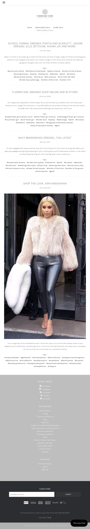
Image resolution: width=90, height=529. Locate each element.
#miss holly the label (66, 77)
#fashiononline (12, 360)
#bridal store (41, 120)
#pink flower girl (27, 120)
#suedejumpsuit (40, 360)
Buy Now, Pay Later (45, 443)
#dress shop (42, 165)
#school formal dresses (71, 71)
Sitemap (45, 452)
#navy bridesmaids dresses (41, 125)
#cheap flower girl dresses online (18, 117)
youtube (46, 399)
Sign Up (45, 470)
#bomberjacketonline (17, 363)
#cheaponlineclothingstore (73, 357)
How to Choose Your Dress (45, 440)
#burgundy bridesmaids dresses (59, 123)
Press (45, 437)
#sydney (33, 74)
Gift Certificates (45, 464)
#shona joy (38, 77)
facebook (46, 386)
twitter (46, 396)
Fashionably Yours (43, 27)
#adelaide (54, 74)
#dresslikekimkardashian (57, 363)
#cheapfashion (40, 366)
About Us (45, 422)
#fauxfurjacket (67, 360)
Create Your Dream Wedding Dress (45, 425)
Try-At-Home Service (45, 417)
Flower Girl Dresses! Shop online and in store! (45, 92)
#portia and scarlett (16, 71)
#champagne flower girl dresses (70, 117)
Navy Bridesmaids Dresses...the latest (45, 137)
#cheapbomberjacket (36, 363)
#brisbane (71, 74)
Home (29, 27)
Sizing (45, 414)
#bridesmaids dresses (23, 77)
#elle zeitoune (50, 77)
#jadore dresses (53, 71)
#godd (51, 171)
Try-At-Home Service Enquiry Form (45, 428)
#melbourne (43, 74)
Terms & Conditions (45, 431)
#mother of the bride (49, 80)
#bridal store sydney (35, 162)
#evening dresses (21, 74)
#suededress (54, 360)
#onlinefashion (26, 360)
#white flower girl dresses (45, 117)
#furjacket (79, 360)
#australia (40, 123)
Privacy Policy (45, 449)
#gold (57, 125)
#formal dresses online (15, 168)
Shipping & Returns (45, 434)
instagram (46, 389)
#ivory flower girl (12, 120)
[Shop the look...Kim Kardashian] (45, 266)
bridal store (58, 27)
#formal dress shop (75, 165)
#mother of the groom (74, 168)
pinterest (46, 392)
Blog (45, 419)
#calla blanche (42, 171)
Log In (45, 467)
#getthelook (26, 357)
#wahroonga (62, 120)
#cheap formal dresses (35, 168)
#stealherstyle (75, 363)
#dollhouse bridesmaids (36, 71)
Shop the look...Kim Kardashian (45, 183)
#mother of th (65, 80)
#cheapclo (52, 366)
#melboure (20, 123)
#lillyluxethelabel (11, 357)
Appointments (45, 411)
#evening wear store (57, 165)
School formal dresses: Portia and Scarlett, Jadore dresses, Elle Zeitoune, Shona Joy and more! (45, 45)
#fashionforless (54, 357)
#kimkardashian (39, 357)
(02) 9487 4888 (45, 517)
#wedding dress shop (27, 165)
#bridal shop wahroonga (29, 80)
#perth (62, 74)
